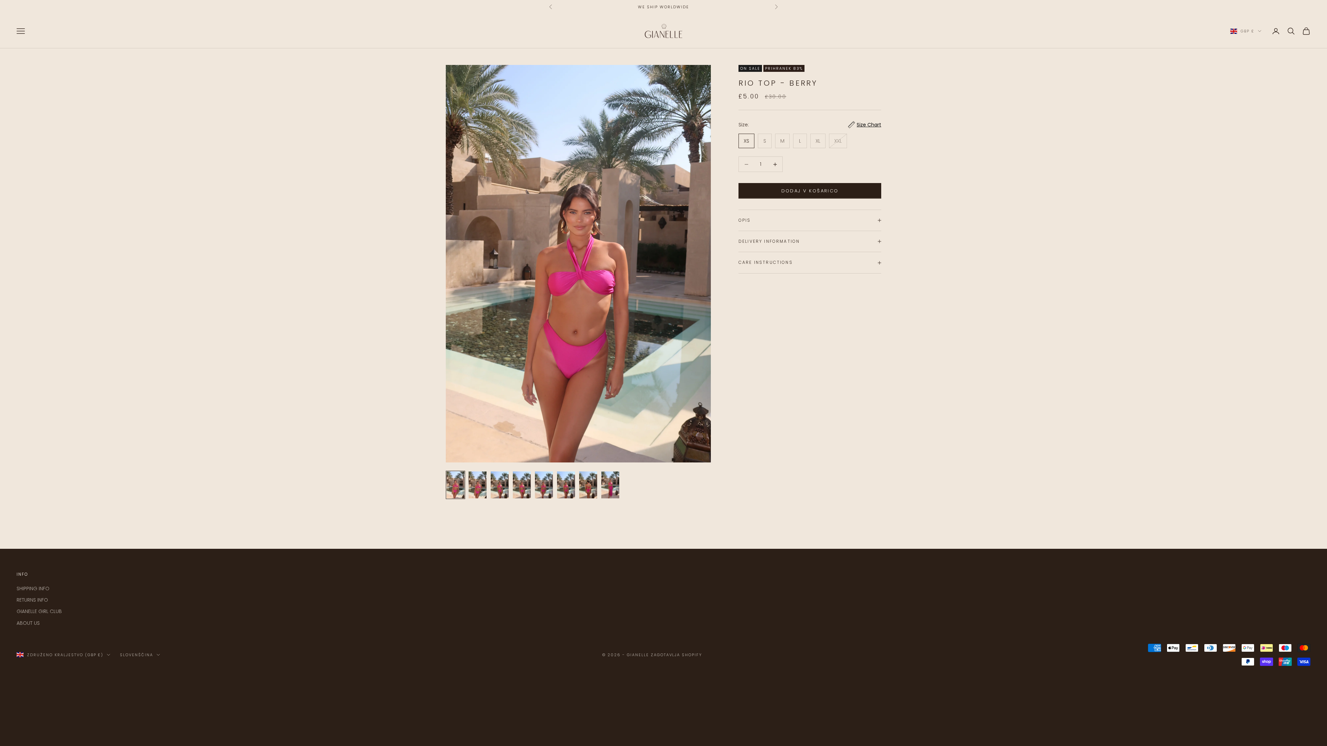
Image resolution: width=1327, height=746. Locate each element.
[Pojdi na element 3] (499, 485)
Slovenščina (136, 655)
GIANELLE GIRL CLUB (39, 611)
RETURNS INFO (32, 599)
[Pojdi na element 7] (588, 485)
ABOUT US (28, 623)
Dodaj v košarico (809, 191)
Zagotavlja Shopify (677, 655)
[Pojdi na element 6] (566, 485)
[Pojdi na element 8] (610, 485)
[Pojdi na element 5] (544, 485)
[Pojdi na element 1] (455, 485)
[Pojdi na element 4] (521, 485)
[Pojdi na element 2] (477, 485)
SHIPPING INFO (33, 588)
